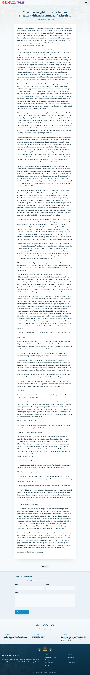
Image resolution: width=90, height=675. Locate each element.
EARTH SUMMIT (38, 637)
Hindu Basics (49, 662)
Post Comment (22, 612)
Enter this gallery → (45, 629)
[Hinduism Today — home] (13, 2)
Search (47, 665)
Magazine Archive (50, 657)
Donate (70, 660)
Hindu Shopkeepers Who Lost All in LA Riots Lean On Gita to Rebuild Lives (73, 639)
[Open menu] (86, 2)
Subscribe (71, 657)
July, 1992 (45, 566)
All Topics (48, 660)
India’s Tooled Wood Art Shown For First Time (15, 638)
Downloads (71, 662)
